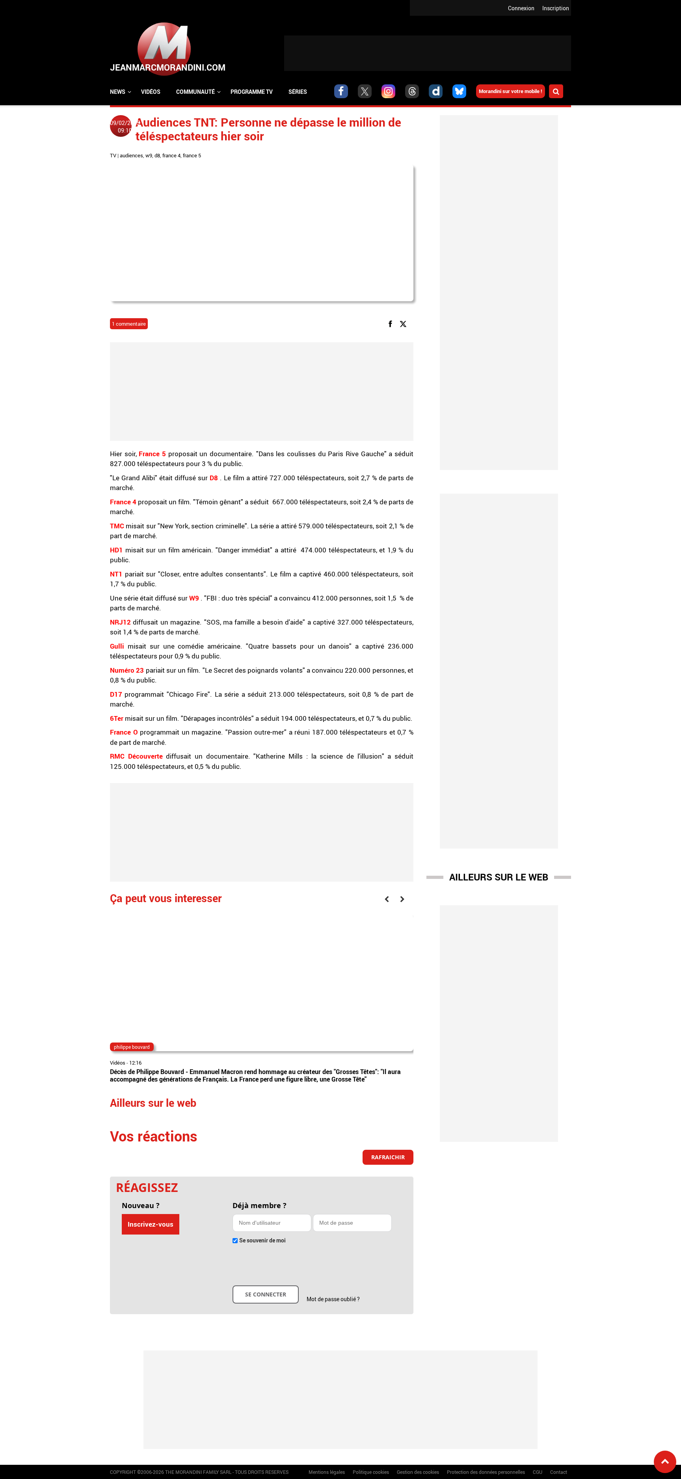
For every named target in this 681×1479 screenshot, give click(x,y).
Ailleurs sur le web (498, 877)
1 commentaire (129, 323)
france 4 (171, 155)
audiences (131, 155)
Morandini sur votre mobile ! (510, 91)
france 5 (192, 155)
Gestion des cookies (418, 1472)
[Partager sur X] (404, 323)
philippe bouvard (132, 1047)
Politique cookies (371, 1472)
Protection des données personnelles (486, 1472)
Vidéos (150, 91)
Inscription (555, 8)
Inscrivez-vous (150, 1224)
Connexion (521, 8)
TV (113, 155)
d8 (157, 155)
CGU (537, 1472)
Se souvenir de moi (262, 1240)
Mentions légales (327, 1472)
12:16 (135, 1062)
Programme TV (252, 91)
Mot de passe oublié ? (333, 1299)
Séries (297, 91)
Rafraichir (388, 1157)
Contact (558, 1472)
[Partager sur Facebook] (391, 323)
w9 (148, 155)
